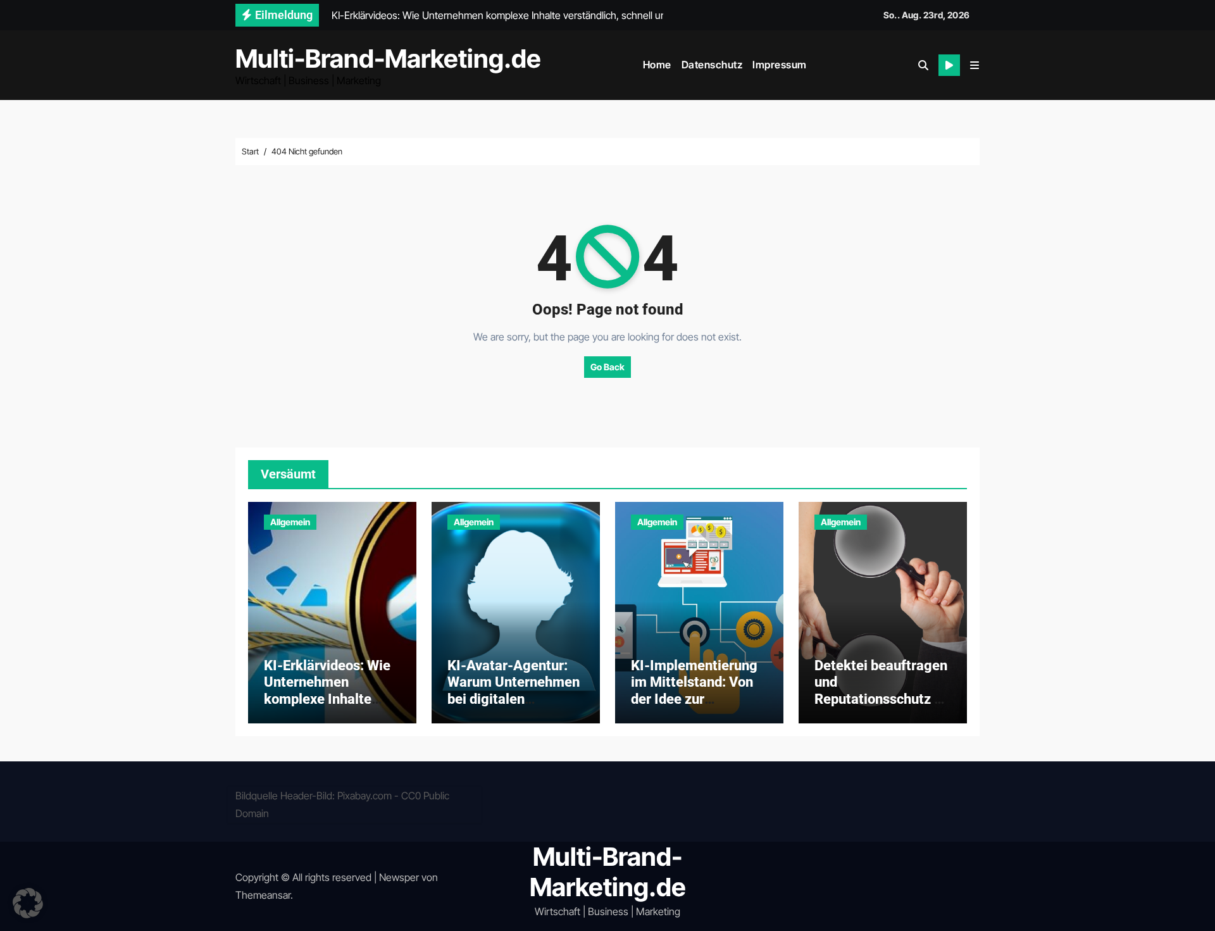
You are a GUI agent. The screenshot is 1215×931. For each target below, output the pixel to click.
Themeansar (262, 895)
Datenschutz (712, 64)
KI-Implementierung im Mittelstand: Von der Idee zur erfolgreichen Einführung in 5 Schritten (694, 707)
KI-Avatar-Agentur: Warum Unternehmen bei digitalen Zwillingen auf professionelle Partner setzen (513, 707)
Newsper (399, 877)
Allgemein (290, 521)
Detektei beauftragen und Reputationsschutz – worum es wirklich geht (880, 699)
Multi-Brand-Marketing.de (388, 58)
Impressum (779, 64)
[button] (974, 65)
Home (657, 64)
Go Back (607, 366)
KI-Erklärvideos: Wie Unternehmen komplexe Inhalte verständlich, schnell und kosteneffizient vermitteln (328, 707)
